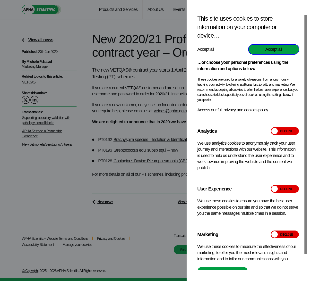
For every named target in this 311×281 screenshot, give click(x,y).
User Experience (214, 188)
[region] (252, 142)
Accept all (273, 49)
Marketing (207, 234)
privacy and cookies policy (246, 109)
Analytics (207, 131)
